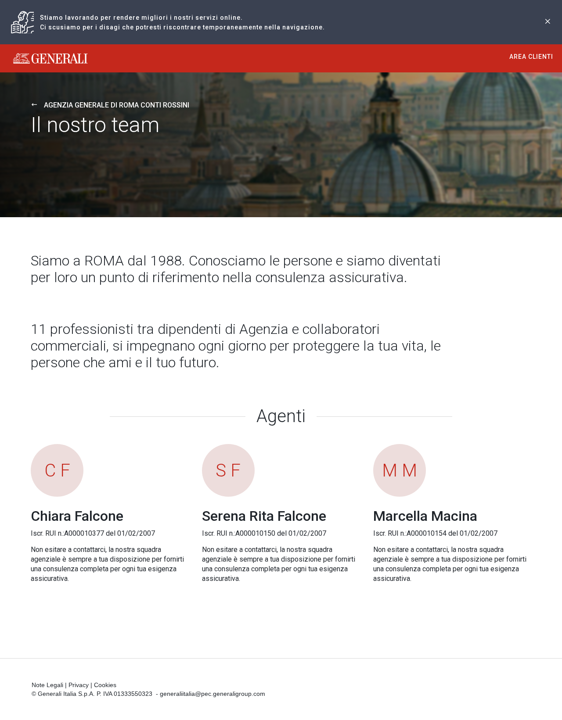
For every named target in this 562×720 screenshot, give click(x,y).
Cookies (105, 684)
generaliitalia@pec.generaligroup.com (212, 693)
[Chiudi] (547, 22)
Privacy (78, 684)
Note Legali (47, 684)
